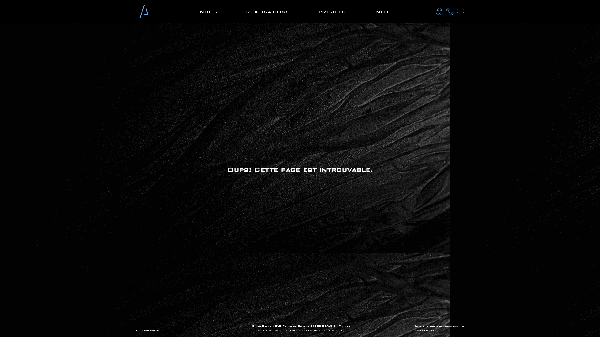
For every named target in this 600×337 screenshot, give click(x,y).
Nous (208, 12)
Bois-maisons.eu (148, 330)
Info (381, 12)
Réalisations (268, 12)
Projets (332, 12)
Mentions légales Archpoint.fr (438, 325)
